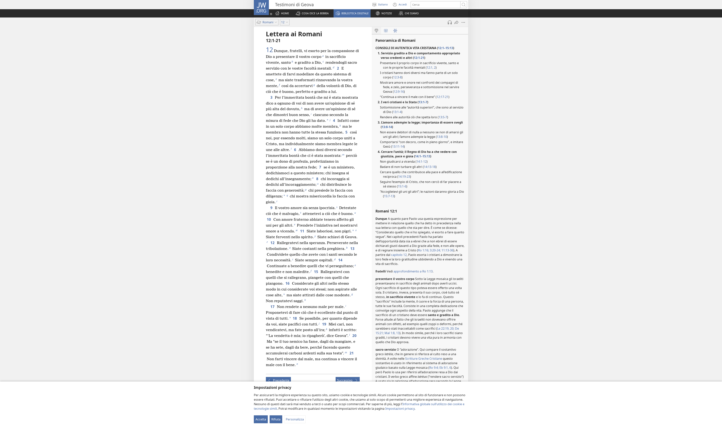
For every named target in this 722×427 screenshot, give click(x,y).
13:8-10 (442, 137)
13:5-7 (443, 117)
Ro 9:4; (434, 368)
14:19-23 (404, 176)
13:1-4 (397, 112)
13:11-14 (398, 146)
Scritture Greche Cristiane (423, 358)
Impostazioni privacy (400, 409)
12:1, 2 (431, 67)
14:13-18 (430, 167)
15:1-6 (402, 186)
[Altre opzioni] (463, 22)
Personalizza (295, 419)
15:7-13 (389, 196)
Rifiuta (276, 419)
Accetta (261, 419)
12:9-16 (399, 91)
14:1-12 (421, 161)
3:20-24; (435, 250)
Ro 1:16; (423, 250)
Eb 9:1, (444, 368)
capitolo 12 (399, 255)
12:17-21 (442, 97)
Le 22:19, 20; (445, 328)
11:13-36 (447, 250)
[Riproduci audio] (449, 22)
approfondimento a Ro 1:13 (413, 271)
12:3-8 (397, 77)
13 (397, 333)
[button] (312, 13)
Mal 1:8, (389, 333)
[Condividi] (456, 22)
